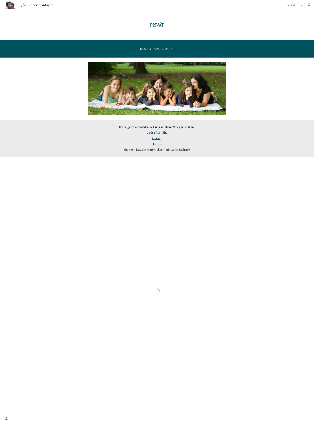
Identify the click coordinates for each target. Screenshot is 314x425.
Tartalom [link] (292, 5)
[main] (157, 22)
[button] (309, 5)
